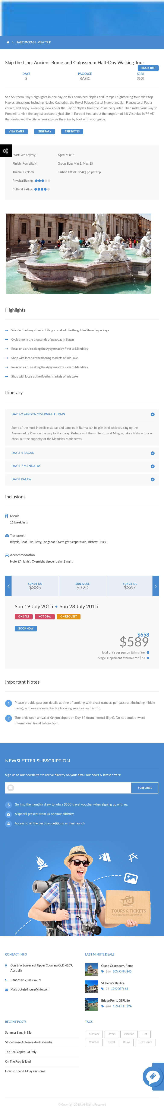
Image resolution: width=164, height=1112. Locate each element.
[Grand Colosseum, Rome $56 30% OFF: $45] (122, 975)
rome (126, 1042)
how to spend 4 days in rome (25, 1071)
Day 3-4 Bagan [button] (23, 453)
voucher (94, 1042)
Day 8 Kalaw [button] (22, 479)
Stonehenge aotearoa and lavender (28, 1042)
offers (112, 1034)
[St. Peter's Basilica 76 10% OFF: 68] (122, 992)
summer (94, 1034)
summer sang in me (18, 1032)
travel (111, 1042)
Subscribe (145, 788)
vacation (129, 1034)
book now (26, 628)
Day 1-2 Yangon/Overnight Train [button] (38, 414)
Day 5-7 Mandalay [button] (26, 466)
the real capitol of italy (20, 1052)
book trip (148, 68)
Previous (17, 254)
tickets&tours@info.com (33, 989)
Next (146, 254)
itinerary (44, 131)
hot (144, 1034)
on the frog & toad (18, 1061)
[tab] (83, 415)
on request (68, 616)
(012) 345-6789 (30, 980)
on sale (23, 616)
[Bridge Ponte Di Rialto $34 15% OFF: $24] (122, 1009)
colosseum (145, 1042)
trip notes (72, 131)
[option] (82, 253)
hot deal (44, 616)
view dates (16, 131)
